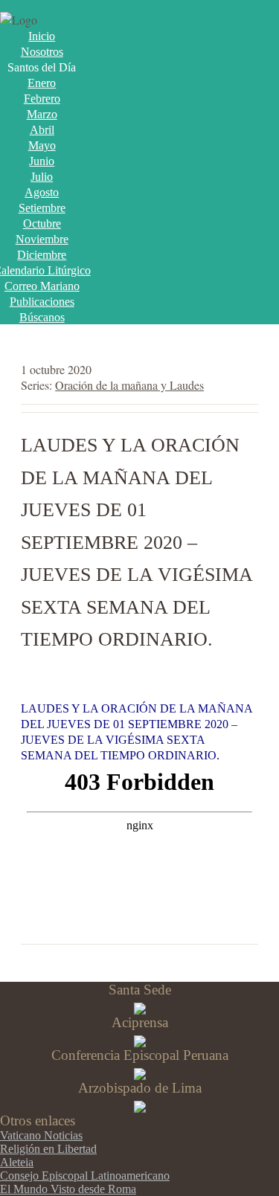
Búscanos (42, 317)
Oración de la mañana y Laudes (129, 385)
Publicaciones (42, 301)
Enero (42, 83)
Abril (42, 129)
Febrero (42, 98)
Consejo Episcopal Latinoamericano (85, 1175)
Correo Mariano (42, 286)
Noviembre (42, 239)
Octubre (42, 223)
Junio (41, 161)
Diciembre (41, 254)
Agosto (42, 192)
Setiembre (42, 208)
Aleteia (16, 1162)
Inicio (41, 36)
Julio (42, 176)
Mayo (42, 145)
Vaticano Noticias (41, 1135)
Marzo (42, 114)
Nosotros (42, 51)
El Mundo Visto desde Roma (68, 1189)
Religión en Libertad (48, 1148)
